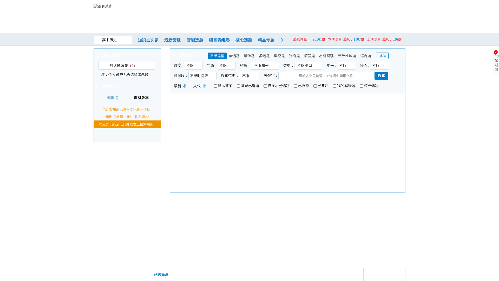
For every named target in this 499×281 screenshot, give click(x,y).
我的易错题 (346, 86)
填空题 (279, 56)
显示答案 (225, 86)
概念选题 (243, 40)
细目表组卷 (219, 40)
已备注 (323, 86)
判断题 (294, 56)
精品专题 (266, 40)
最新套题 (172, 40)
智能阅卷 (270, 23)
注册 (385, 6)
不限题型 (217, 56)
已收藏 (303, 86)
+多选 (382, 56)
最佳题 (249, 56)
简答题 (309, 56)
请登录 (374, 6)
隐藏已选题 (250, 86)
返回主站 (398, 6)
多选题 (264, 56)
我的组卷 (217, 23)
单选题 (234, 56)
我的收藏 (297, 23)
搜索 (381, 76)
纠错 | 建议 (350, 23)
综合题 (365, 56)
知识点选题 (148, 40)
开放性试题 (347, 56)
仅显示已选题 (279, 86)
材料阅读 (326, 56)
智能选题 (195, 40)
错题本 (323, 23)
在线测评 (244, 23)
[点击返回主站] (107, 17)
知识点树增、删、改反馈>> (127, 117)
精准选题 (371, 86)
